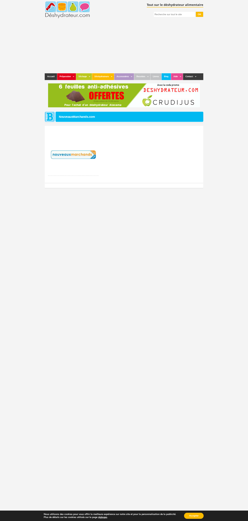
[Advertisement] (124, 48)
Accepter (194, 515)
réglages (102, 517)
